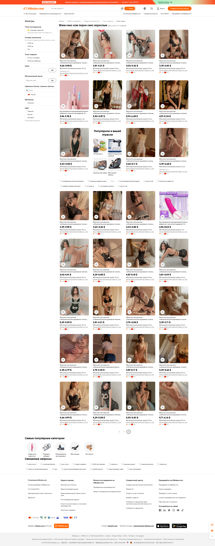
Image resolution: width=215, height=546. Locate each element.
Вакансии (31, 497)
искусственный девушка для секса (75, 469)
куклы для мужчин (147, 464)
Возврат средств (132, 497)
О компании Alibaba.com (37, 480)
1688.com (84, 536)
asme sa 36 (149, 181)
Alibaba (61, 21)
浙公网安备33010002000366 (144, 543)
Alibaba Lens (40, 526)
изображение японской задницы (73, 181)
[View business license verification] (128, 543)
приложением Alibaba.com (144, 526)
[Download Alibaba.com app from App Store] (163, 526)
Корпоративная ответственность (40, 493)
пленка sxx (163, 464)
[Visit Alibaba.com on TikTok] (182, 510)
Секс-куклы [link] (121, 21)
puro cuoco (65, 464)
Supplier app (112, 526)
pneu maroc (32, 464)
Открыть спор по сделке (135, 493)
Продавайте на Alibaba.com (168, 485)
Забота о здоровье (74, 21)
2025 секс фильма (99, 464)
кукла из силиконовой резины (38, 469)
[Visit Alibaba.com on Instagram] (173, 510)
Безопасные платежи (68, 485)
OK (52, 70)
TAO (125, 536)
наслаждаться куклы (107, 186)
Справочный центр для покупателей (139, 485)
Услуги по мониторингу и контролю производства (73, 505)
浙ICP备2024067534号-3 (164, 543)
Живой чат (130, 489)
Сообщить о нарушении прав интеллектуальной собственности (138, 503)
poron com (123, 186)
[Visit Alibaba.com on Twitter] (169, 510)
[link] (212, 525)
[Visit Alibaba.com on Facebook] (160, 510)
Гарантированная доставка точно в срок (73, 494)
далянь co (114, 464)
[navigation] (40, 227)
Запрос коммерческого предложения (107, 491)
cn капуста (90, 186)
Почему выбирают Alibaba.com (39, 485)
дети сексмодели (135, 469)
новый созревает (80, 464)
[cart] (152, 9)
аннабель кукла (98, 469)
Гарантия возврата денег (69, 489)
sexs (55, 469)
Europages (140, 536)
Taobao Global (117, 536)
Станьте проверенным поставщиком (172, 497)
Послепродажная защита (70, 499)
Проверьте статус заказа (168, 493)
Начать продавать (165, 489)
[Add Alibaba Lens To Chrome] (61, 526)
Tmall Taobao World (96, 536)
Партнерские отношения (168, 502)
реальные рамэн (129, 464)
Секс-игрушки (108, 21)
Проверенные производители (104, 487)
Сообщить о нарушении (134, 508)
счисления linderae (49, 464)
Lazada (107, 536)
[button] (122, 8)
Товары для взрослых (92, 21)
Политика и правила (68, 510)
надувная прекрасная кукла (71, 186)
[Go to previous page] (120, 432)
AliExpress (75, 536)
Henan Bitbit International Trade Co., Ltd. (74, 73)
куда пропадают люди (116, 469)
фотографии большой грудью (129, 181)
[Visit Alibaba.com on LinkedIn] (164, 510)
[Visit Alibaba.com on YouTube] (178, 510)
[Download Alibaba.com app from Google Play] (179, 526)
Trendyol (131, 536)
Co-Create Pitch (33, 489)
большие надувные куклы (98, 181)
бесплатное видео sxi (166, 181)
